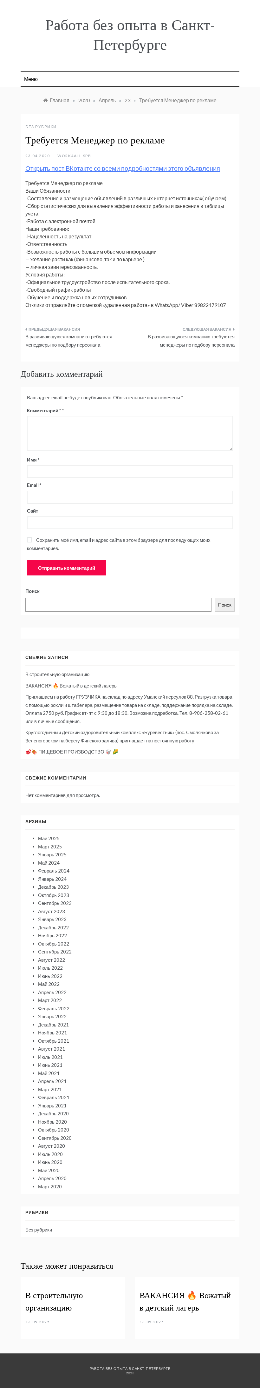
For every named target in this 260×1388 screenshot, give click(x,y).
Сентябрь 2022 (55, 951)
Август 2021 (51, 1049)
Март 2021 (50, 1089)
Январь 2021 (52, 1105)
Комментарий (44, 410)
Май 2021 (49, 1073)
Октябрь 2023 (53, 895)
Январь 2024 (52, 879)
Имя (33, 459)
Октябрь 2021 (53, 1041)
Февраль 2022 (53, 1008)
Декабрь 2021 (53, 1024)
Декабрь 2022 (53, 927)
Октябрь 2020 (53, 1129)
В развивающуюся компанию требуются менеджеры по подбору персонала (68, 341)
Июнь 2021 (50, 1065)
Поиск (32, 591)
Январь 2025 (52, 854)
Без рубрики (41, 126)
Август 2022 (51, 960)
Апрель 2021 (52, 1081)
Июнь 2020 (50, 1162)
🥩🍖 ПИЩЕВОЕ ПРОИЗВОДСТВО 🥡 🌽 (71, 751)
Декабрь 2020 (53, 1113)
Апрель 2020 (52, 1178)
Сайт (32, 511)
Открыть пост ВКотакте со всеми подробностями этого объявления (122, 168)
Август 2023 (51, 911)
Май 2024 (49, 863)
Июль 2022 (50, 968)
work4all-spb (74, 155)
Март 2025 (50, 846)
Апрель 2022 (52, 992)
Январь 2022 (52, 1016)
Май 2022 (49, 984)
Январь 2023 (52, 919)
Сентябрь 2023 (55, 903)
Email (34, 485)
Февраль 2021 (53, 1097)
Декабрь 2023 (53, 887)
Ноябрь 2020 (52, 1122)
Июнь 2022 (50, 976)
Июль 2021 (50, 1057)
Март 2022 (50, 1000)
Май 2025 (49, 838)
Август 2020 (51, 1146)
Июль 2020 (50, 1154)
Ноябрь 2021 (52, 1032)
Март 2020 (50, 1186)
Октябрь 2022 (53, 943)
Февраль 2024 (53, 870)
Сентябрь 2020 (55, 1138)
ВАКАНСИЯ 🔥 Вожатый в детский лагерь (71, 685)
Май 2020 (49, 1170)
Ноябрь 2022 (52, 935)
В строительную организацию (57, 674)
